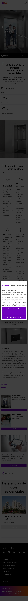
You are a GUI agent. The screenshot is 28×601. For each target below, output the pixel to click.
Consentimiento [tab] (5, 285)
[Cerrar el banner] (25, 282)
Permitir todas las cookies (14, 309)
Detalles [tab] (13, 285)
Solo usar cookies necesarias (14, 317)
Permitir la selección (14, 313)
